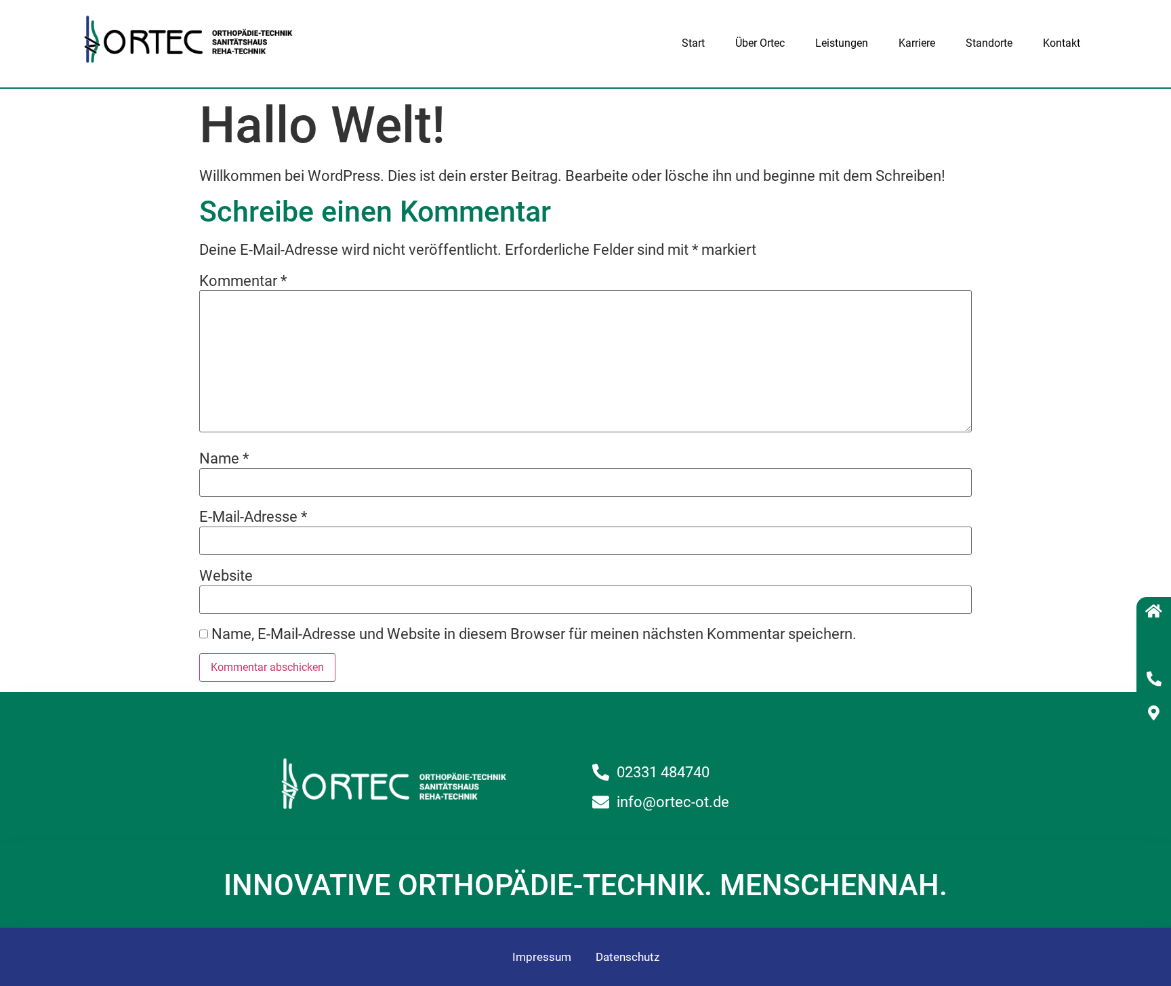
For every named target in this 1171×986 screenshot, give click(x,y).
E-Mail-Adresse (253, 517)
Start (693, 43)
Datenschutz (627, 957)
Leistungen (841, 43)
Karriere (917, 43)
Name (224, 458)
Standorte (989, 43)
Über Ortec (760, 43)
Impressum (541, 957)
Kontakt (1061, 43)
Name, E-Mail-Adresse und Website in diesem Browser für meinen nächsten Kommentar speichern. (534, 634)
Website (226, 576)
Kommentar (243, 281)
